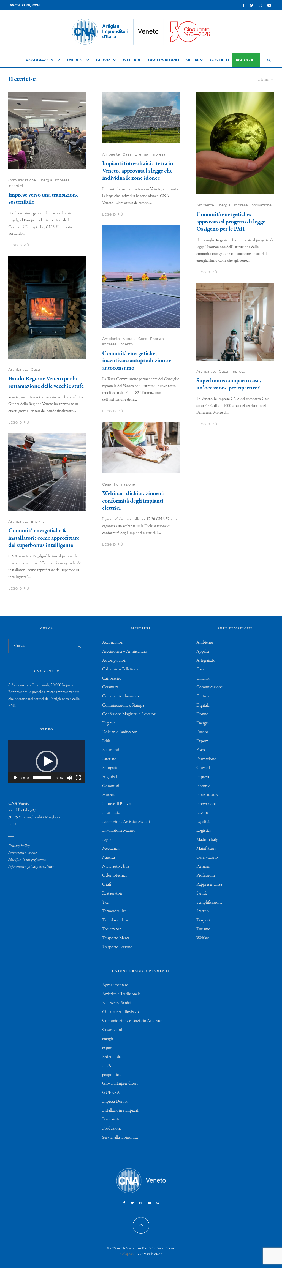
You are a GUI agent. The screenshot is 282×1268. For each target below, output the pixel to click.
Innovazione (261, 205)
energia (108, 1039)
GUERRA (111, 1093)
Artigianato (18, 369)
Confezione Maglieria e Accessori (129, 714)
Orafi (106, 885)
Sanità (201, 893)
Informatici (111, 813)
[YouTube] (269, 5)
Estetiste (109, 759)
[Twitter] (251, 5)
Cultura (202, 696)
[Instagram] (260, 5)
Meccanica (110, 849)
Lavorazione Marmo (118, 831)
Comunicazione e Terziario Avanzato (132, 1021)
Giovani (203, 768)
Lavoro (202, 813)
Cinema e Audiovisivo (120, 696)
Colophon (127, 1254)
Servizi (104, 60)
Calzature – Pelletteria (120, 669)
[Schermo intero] (78, 778)
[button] (47, 762)
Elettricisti (110, 750)
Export (202, 741)
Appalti (129, 338)
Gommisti (110, 786)
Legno (107, 840)
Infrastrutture (207, 795)
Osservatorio (163, 60)
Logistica (203, 831)
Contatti (219, 60)
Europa (202, 732)
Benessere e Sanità (116, 1003)
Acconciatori (112, 643)
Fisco (200, 750)
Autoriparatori (114, 661)
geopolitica (111, 1075)
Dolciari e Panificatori (120, 732)
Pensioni (203, 866)
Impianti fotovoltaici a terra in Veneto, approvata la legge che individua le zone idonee (137, 171)
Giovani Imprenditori (120, 1084)
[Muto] (69, 778)
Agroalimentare (115, 985)
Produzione (111, 1128)
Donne (202, 714)
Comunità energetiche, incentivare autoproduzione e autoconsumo (136, 361)
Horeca (108, 795)
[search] (79, 646)
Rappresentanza (209, 885)
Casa (35, 369)
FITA (106, 1066)
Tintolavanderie (115, 920)
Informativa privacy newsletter (31, 866)
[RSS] (158, 1203)
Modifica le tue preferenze (27, 859)
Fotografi (109, 768)
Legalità (202, 822)
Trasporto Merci (115, 938)
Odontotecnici (114, 875)
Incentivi (15, 185)
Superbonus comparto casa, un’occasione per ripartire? (228, 384)
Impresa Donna (114, 1101)
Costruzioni (112, 1030)
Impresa (62, 180)
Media (192, 60)
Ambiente (111, 154)
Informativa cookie (22, 852)
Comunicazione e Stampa (123, 705)
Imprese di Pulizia (116, 804)
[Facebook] (243, 5)
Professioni (205, 875)
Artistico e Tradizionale (121, 994)
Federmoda (111, 1057)
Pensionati (110, 1119)
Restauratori (112, 893)
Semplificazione (209, 902)
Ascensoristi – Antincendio (124, 651)
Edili (106, 741)
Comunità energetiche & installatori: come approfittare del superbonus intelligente (43, 538)
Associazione (41, 60)
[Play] (15, 778)
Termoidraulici (114, 911)
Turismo (203, 929)
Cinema (202, 678)
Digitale (108, 723)
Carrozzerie (111, 678)
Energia (45, 180)
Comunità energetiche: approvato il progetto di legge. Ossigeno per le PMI (231, 222)
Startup (202, 911)
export (107, 1048)
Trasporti (204, 920)
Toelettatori (112, 929)
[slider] (42, 777)
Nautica (108, 858)
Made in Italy (207, 840)
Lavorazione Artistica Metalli (126, 822)
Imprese (76, 60)
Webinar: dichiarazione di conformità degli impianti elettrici (133, 501)
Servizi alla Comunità (120, 1138)
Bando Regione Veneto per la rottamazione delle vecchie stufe (46, 382)
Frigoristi (109, 777)
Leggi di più (18, 245)
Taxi (105, 902)
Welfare (132, 60)
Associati (245, 60)
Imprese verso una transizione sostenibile (43, 198)
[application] (46, 761)
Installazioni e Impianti (120, 1111)
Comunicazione (22, 180)
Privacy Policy (19, 846)
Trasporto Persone (117, 947)
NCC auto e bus (115, 866)
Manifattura (206, 849)
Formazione (124, 484)
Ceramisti (110, 687)
